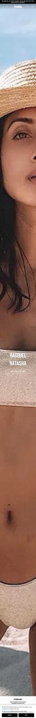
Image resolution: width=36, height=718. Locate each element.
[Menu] (4, 6)
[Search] (7, 6)
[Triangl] (18, 6)
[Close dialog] (35, 697)
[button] (32, 6)
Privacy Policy (5, 709)
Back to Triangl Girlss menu (18, 371)
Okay (26, 715)
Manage (10, 715)
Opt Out (7, 711)
